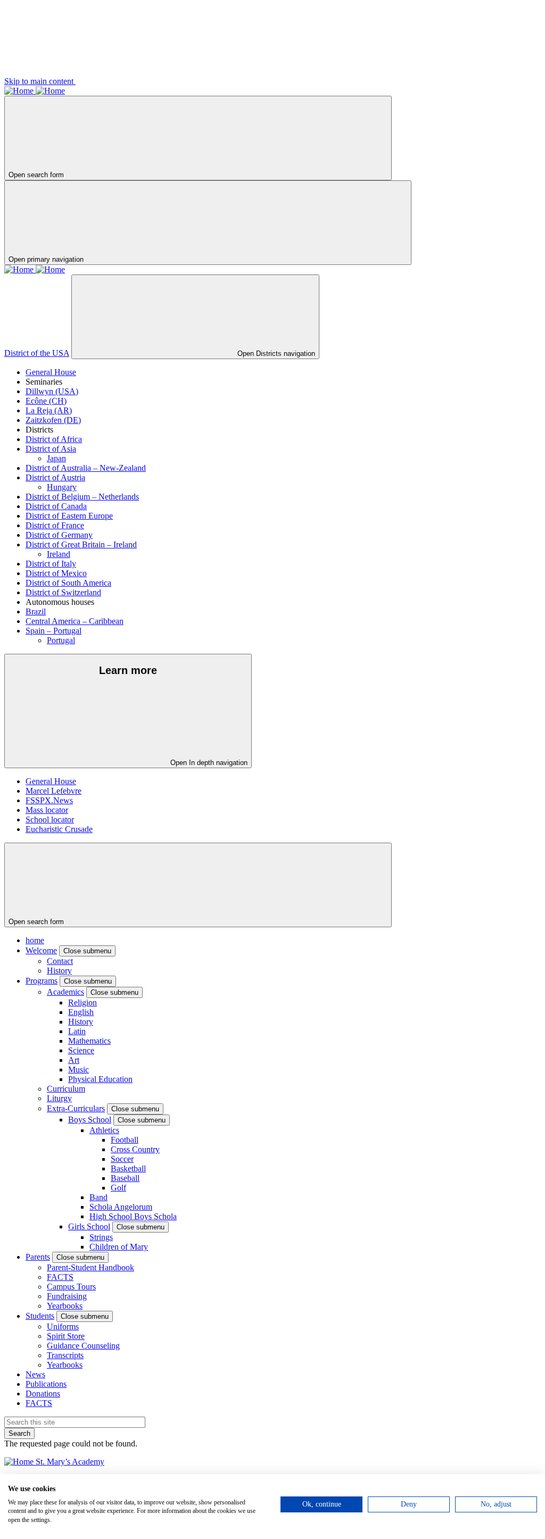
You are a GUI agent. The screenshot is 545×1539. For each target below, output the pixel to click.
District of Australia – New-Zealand (86, 467)
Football (124, 1139)
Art (73, 1059)
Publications (46, 1383)
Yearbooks (64, 1305)
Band (98, 1197)
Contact (60, 961)
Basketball (128, 1168)
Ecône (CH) (46, 400)
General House (51, 372)
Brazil (36, 611)
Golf (118, 1187)
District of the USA (36, 352)
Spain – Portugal (53, 630)
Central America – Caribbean (74, 621)
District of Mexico (56, 573)
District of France (55, 525)
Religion (82, 1002)
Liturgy (59, 1098)
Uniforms (63, 1326)
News (35, 1374)
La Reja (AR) (49, 410)
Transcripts (65, 1355)
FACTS (60, 1277)
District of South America (68, 582)
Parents (38, 1256)
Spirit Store (66, 1336)
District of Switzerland (63, 592)
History (59, 970)
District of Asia (51, 448)
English (81, 1012)
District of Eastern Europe (69, 515)
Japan (56, 458)
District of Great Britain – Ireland (81, 544)
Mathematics (89, 1040)
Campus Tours (71, 1286)
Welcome (41, 950)
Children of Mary (118, 1246)
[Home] (20, 90)
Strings (101, 1237)
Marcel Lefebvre (53, 790)
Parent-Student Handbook (90, 1267)
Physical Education (100, 1079)
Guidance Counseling (83, 1345)
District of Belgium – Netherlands (82, 496)
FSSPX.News (49, 800)
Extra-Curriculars (76, 1108)
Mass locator (47, 809)
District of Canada (56, 506)
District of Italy (51, 563)
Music (78, 1069)
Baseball (125, 1178)
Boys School (89, 1119)
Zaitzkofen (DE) (53, 420)
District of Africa (54, 439)
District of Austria (55, 477)
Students (40, 1315)
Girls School (89, 1226)
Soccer (122, 1158)
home (35, 940)
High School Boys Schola (133, 1216)
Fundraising (67, 1296)
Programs (41, 980)
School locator (50, 819)
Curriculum (66, 1088)
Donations (43, 1393)
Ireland (58, 554)
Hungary (62, 487)
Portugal (61, 640)
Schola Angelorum (120, 1206)
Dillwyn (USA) (52, 391)
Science (81, 1050)
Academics (65, 991)
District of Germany (59, 534)
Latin (77, 1031)
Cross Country (135, 1149)
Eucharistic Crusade (59, 829)
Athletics (104, 1130)
